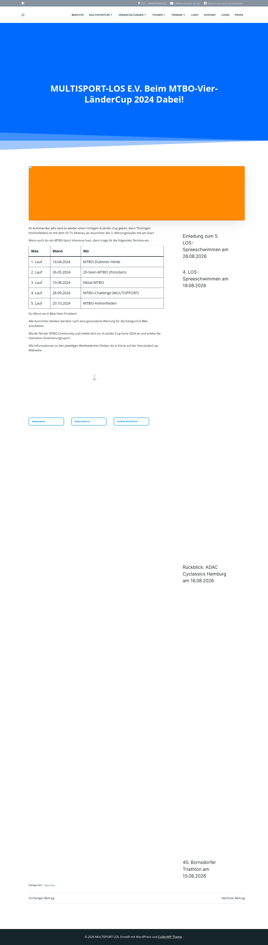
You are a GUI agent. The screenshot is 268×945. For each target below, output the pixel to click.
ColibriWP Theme (170, 937)
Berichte (78, 15)
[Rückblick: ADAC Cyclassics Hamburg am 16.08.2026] (206, 427)
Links (195, 15)
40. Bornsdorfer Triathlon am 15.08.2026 (199, 869)
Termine (176, 15)
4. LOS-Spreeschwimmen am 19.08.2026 (205, 278)
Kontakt (210, 15)
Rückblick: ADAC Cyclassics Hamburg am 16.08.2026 (204, 573)
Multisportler (99, 15)
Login (225, 15)
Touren (157, 15)
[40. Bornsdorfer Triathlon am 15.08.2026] (206, 722)
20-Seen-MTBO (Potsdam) (104, 272)
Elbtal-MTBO (93, 282)
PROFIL (239, 15)
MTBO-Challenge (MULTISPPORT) (111, 292)
